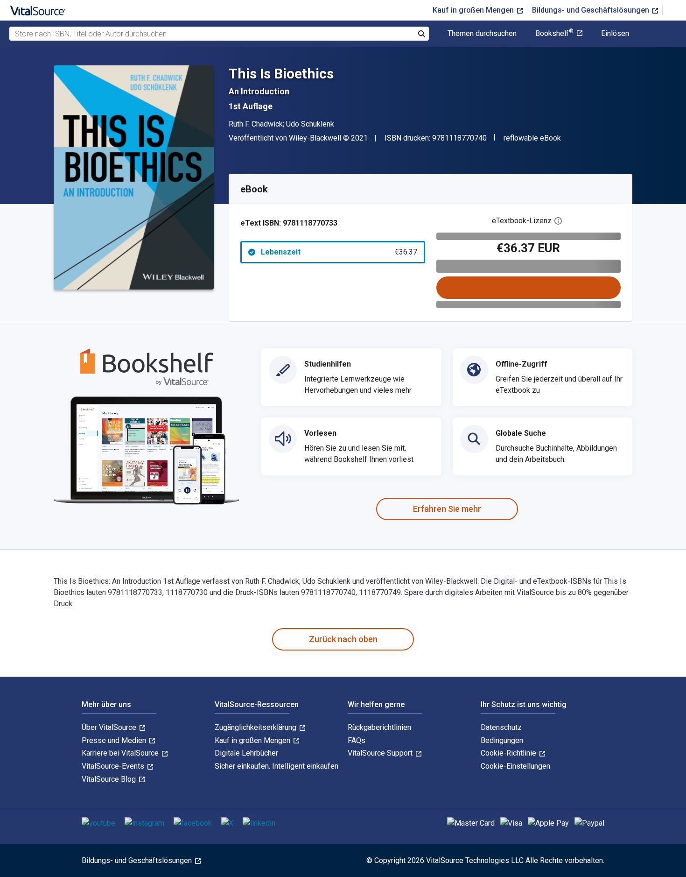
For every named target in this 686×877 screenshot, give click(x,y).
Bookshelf (554, 33)
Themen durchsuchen (482, 33)
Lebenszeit (339, 252)
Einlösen (615, 33)
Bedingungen (502, 740)
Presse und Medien (115, 740)
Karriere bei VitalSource (121, 753)
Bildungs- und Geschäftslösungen (591, 10)
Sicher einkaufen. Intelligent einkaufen (276, 766)
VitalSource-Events (114, 766)
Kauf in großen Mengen (474, 10)
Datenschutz (501, 727)
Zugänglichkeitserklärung (256, 727)
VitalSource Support (381, 753)
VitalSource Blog (110, 779)
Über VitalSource (110, 727)
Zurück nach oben (343, 639)
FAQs (356, 740)
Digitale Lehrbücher (246, 753)
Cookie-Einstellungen (515, 766)
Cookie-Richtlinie (509, 753)
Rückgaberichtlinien (379, 727)
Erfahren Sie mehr (447, 509)
